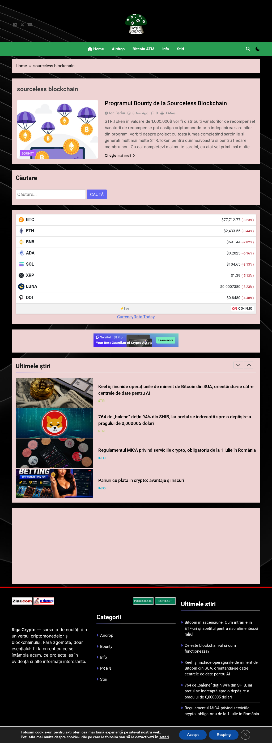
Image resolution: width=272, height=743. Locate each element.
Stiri (101, 400)
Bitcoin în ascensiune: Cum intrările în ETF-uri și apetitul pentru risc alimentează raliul (221, 628)
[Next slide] (248, 365)
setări (164, 737)
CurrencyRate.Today (136, 316)
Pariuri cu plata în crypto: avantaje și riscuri (141, 480)
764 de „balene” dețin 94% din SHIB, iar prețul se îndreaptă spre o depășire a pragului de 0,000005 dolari (218, 691)
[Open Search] (248, 49)
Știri (180, 49)
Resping (224, 734)
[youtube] (30, 25)
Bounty (28, 153)
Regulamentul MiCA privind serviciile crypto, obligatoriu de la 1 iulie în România (177, 450)
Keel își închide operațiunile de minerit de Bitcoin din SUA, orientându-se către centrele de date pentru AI (221, 668)
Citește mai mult (118, 155)
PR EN (105, 668)
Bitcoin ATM (143, 49)
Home (98, 49)
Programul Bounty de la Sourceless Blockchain (166, 103)
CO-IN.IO (245, 308)
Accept (193, 734)
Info (165, 49)
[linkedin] (15, 25)
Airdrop (118, 49)
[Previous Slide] (238, 365)
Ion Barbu (117, 113)
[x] (22, 25)
